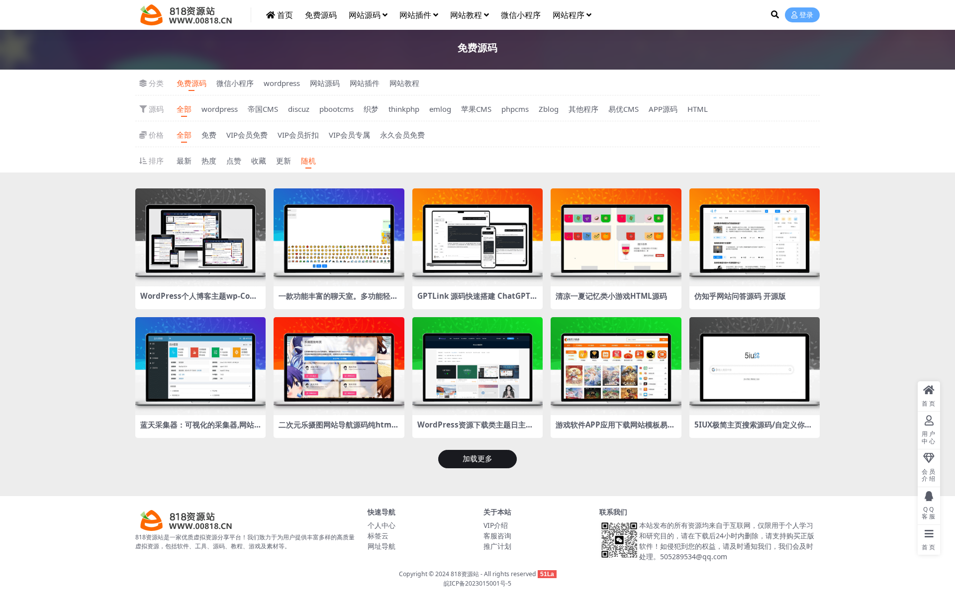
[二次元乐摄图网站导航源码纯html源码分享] (339, 366)
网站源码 (365, 14)
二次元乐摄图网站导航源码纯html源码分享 (336, 429)
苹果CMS (476, 109)
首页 (285, 14)
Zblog (549, 109)
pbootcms (336, 109)
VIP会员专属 (349, 135)
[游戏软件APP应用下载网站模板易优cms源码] (616, 366)
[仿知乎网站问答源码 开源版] (754, 237)
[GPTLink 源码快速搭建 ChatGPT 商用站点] (477, 237)
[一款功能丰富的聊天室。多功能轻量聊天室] (339, 237)
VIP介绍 (495, 525)
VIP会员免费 (247, 135)
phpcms (515, 109)
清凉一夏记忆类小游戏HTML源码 (611, 296)
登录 (806, 15)
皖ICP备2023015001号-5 (477, 583)
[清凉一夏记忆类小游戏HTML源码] (616, 237)
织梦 (371, 109)
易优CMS (623, 109)
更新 (283, 161)
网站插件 (415, 14)
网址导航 (381, 546)
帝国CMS (263, 109)
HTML (697, 109)
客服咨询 (497, 535)
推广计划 (497, 546)
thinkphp (403, 109)
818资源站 (465, 574)
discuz (298, 109)
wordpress (282, 83)
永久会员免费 (402, 135)
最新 (184, 161)
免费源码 (321, 14)
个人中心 (381, 525)
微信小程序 (521, 14)
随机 (308, 161)
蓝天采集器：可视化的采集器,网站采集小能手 (197, 429)
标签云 (378, 535)
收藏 (258, 161)
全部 (184, 109)
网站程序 (568, 14)
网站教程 (466, 14)
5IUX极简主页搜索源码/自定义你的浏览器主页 (753, 429)
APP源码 (663, 109)
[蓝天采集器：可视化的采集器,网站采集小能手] (200, 366)
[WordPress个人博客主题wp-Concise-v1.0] (200, 237)
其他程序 (583, 109)
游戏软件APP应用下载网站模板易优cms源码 (615, 429)
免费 (208, 135)
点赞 (233, 161)
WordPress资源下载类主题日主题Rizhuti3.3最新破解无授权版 (475, 429)
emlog (440, 109)
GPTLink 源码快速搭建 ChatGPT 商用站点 (473, 300)
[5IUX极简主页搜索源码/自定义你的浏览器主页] (754, 366)
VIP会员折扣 (298, 135)
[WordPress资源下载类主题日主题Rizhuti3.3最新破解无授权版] (477, 366)
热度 (208, 161)
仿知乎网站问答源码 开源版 (740, 296)
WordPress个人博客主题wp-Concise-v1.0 (199, 300)
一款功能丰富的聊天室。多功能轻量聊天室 (338, 300)
